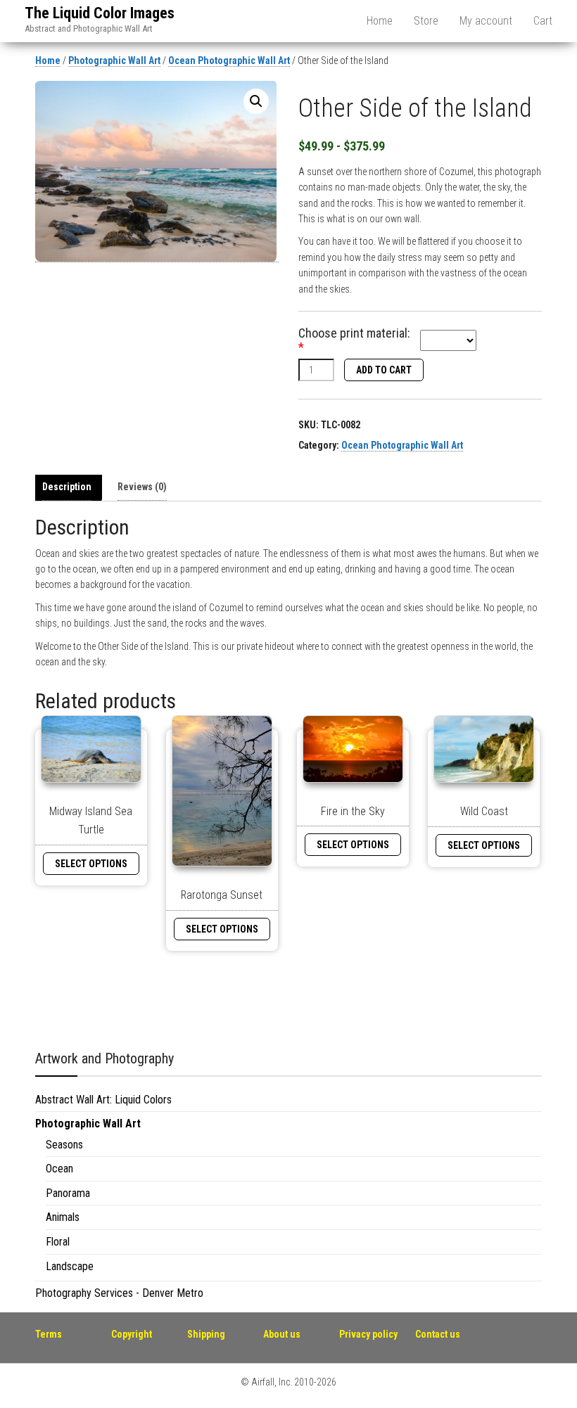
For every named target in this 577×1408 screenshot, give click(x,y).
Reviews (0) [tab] (142, 486)
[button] (256, 101)
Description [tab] (66, 486)
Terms (48, 1334)
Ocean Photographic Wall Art (229, 60)
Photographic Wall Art (114, 60)
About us (281, 1334)
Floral (58, 1241)
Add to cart (384, 370)
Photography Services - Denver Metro (119, 1293)
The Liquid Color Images (100, 13)
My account (485, 20)
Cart (542, 20)
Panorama (68, 1193)
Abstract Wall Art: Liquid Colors (103, 1099)
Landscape (70, 1266)
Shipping (206, 1334)
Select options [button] (91, 863)
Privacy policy (368, 1334)
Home (380, 20)
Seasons (64, 1144)
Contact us (437, 1334)
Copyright (131, 1334)
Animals (63, 1217)
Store (426, 20)
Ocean (59, 1168)
